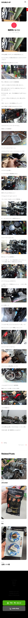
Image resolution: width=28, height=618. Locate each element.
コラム (5, 442)
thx (2, 523)
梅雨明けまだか (14, 30)
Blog (10, 32)
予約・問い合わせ (15, 603)
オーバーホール (16, 32)
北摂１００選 (5, 564)
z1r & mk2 (4, 483)
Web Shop (15, 608)
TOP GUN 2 (21, 445)
